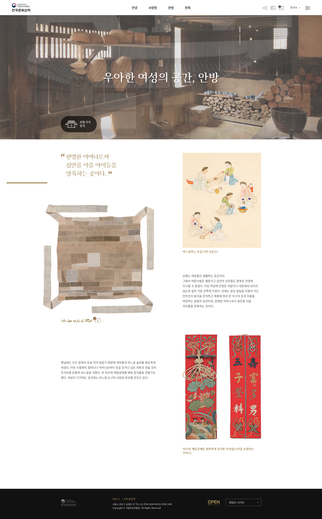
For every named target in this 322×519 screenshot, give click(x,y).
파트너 (116, 499)
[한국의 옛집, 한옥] (79, 124)
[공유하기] (265, 7)
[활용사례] (273, 7)
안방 (171, 7)
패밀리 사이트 (237, 502)
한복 (188, 7)
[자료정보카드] (281, 7)
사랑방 (152, 7)
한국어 (293, 7)
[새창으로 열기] (214, 502)
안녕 (134, 7)
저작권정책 (129, 499)
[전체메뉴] (307, 8)
